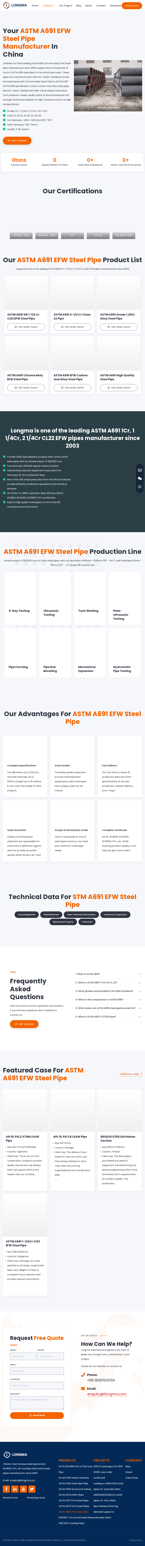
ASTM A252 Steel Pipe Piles (73, 1483)
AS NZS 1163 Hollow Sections (74, 1477)
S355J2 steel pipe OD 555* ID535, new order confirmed (108, 1472)
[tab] (27, 914)
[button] (108, 974)
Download (115, 5)
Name (13, 1350)
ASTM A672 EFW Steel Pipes (74, 1506)
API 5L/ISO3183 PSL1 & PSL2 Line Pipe (75, 1469)
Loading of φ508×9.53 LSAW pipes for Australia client (108, 1486)
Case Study (131, 1477)
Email (13, 1364)
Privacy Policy (135, 1540)
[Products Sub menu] (54, 5)
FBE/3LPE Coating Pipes (72, 1523)
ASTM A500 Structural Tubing (75, 1489)
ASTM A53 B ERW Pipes (71, 1494)
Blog (78, 5)
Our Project (65, 5)
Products (48, 5)
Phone (41, 1350)
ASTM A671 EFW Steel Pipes (74, 1500)
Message (14, 1394)
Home (35, 5)
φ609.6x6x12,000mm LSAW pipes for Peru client (107, 1497)
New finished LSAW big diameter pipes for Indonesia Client (105, 1512)
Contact (101, 5)
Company (15, 1379)
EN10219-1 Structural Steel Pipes (76, 1517)
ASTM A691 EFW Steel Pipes (74, 1511)
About (88, 5)
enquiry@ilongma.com (107, 1394)
